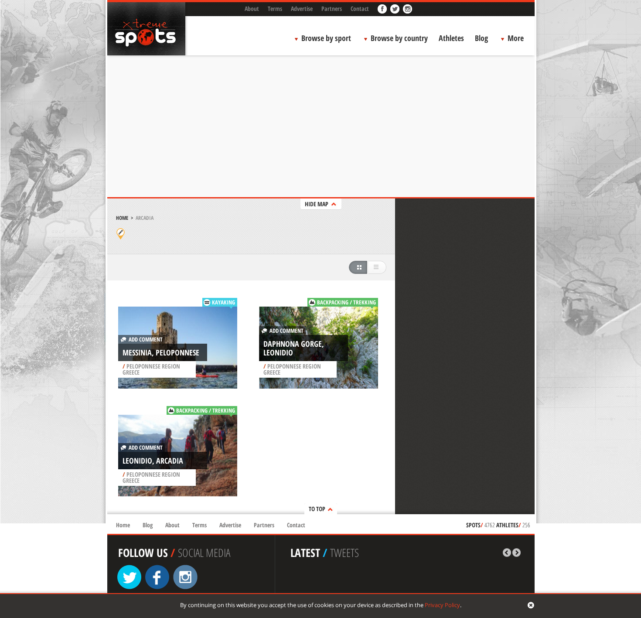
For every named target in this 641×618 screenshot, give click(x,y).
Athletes (451, 38)
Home (122, 218)
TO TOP (317, 509)
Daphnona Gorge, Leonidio (293, 348)
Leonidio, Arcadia (153, 460)
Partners (331, 8)
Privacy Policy (442, 605)
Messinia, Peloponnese (161, 352)
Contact (360, 8)
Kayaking (223, 302)
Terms (275, 8)
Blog (481, 38)
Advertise (302, 8)
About (252, 8)
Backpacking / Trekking (346, 302)
